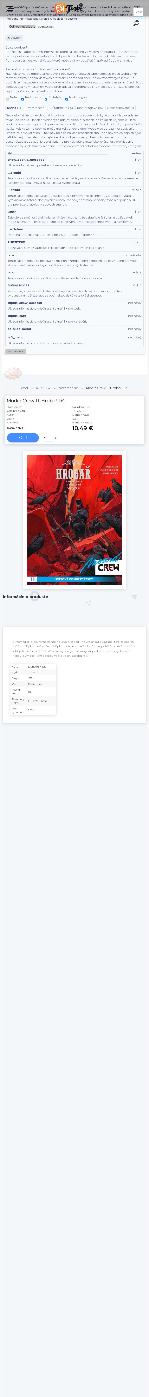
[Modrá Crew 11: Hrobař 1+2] (74, 588)
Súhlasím (46, 26)
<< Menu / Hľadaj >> (11, 9)
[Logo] (68, 8)
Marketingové (78, 97)
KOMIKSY (43, 388)
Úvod (24, 388)
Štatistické (56, 97)
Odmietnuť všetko (22, 26)
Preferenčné (33, 97)
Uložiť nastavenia (15, 351)
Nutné (14, 97)
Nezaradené (68, 388)
